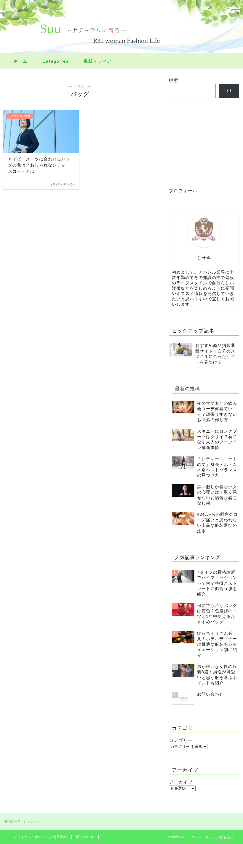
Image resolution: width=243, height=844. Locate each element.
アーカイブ (181, 782)
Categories (55, 61)
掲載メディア (98, 61)
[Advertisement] (204, 142)
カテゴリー (181, 740)
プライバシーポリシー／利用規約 (40, 837)
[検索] (229, 91)
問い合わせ (85, 837)
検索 (173, 80)
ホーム (20, 61)
